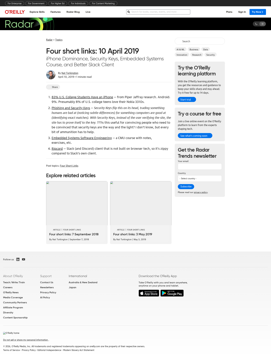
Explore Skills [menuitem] (37, 12)
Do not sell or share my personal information (25, 340)
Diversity (8, 312)
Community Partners (15, 302)
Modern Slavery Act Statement (78, 350)
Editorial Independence (49, 350)
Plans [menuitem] (229, 12)
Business (194, 49)
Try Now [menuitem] (256, 12)
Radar (49, 39)
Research (196, 54)
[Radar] (29, 24)
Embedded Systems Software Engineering (82, 137)
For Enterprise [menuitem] (14, 3)
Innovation (182, 54)
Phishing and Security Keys (71, 107)
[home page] (15, 12)
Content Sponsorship (15, 317)
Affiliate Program (13, 307)
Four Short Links (69, 165)
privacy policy (200, 192)
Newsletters (47, 287)
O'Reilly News (11, 292)
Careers (7, 287)
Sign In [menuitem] (242, 12)
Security (210, 54)
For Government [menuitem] (36, 3)
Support (46, 276)
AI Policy (45, 297)
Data (205, 49)
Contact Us (46, 282)
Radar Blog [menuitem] (73, 12)
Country (182, 172)
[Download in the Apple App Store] (149, 295)
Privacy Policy (48, 292)
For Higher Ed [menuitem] (57, 3)
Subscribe (186, 186)
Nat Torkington (69, 73)
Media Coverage (13, 297)
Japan (72, 287)
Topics (58, 39)
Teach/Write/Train (14, 282)
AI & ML (181, 49)
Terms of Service (11, 350)
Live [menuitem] (88, 12)
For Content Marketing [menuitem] (103, 3)
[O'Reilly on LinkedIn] (17, 259)
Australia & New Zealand (83, 282)
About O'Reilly (13, 276)
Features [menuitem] (55, 12)
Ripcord (57, 148)
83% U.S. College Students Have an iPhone (82, 97)
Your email (183, 160)
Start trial (185, 99)
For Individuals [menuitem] (78, 3)
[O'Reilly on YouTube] (23, 259)
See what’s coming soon (193, 135)
